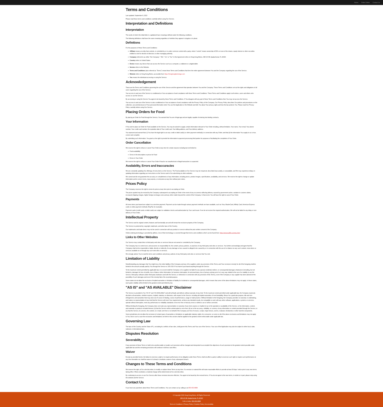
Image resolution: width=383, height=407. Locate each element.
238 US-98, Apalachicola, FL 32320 (191, 398)
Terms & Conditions (176, 404)
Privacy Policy (188, 404)
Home (356, 2)
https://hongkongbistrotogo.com (174, 74)
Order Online (365, 2)
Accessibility (209, 404)
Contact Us (376, 2)
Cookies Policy (199, 404)
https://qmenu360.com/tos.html (230, 233)
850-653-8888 (193, 388)
